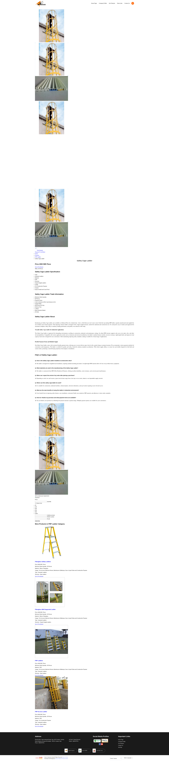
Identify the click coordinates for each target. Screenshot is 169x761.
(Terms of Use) (65, 757)
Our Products (112, 3)
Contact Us (127, 3)
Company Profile (103, 3)
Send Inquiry (40, 250)
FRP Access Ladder (41, 711)
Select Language (127, 757)
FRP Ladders (39, 660)
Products (37, 255)
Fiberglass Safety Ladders (43, 561)
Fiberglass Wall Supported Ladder (45, 609)
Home (36, 253)
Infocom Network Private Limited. (61, 758)
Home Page (94, 3)
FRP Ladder (38, 257)
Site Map (120, 747)
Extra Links (119, 3)
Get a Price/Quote (39, 267)
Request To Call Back (40, 252)
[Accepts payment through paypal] (105, 742)
